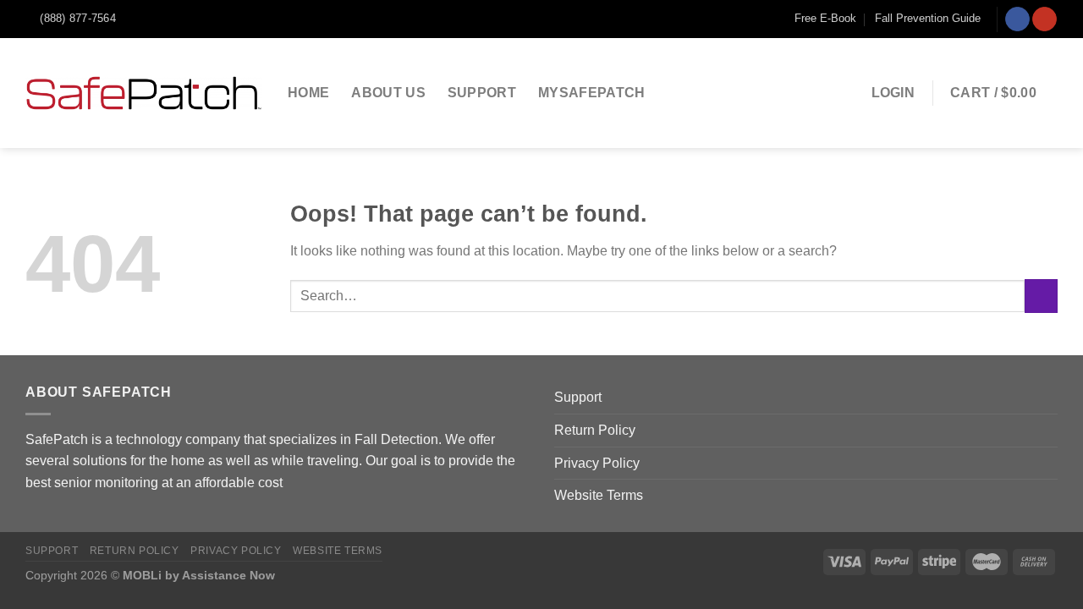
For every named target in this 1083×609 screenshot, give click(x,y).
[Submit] (1041, 295)
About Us (388, 92)
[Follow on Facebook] (1017, 19)
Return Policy (594, 430)
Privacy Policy (597, 463)
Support (482, 92)
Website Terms (598, 495)
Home (308, 92)
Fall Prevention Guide (928, 18)
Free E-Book (825, 18)
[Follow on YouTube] (1044, 19)
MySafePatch (592, 92)
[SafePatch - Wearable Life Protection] (143, 93)
